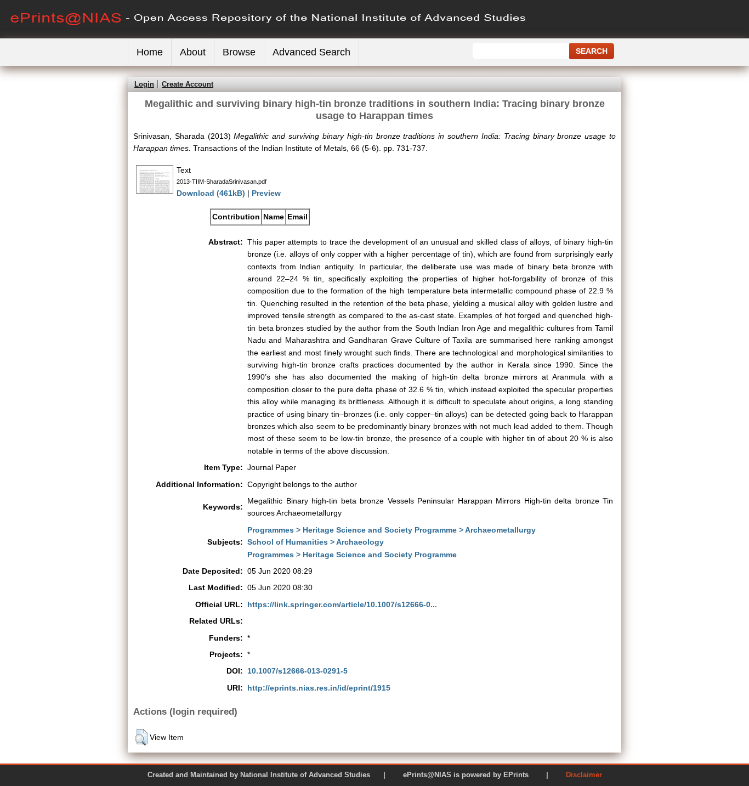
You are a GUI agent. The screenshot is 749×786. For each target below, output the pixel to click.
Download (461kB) (211, 193)
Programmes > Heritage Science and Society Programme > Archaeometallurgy (391, 529)
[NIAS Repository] (268, 36)
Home (150, 52)
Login (144, 84)
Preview (266, 193)
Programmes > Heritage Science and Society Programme (352, 554)
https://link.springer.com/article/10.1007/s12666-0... (342, 604)
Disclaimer (584, 775)
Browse (239, 52)
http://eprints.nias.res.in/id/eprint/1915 (318, 687)
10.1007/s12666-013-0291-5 (297, 670)
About (193, 52)
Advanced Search (311, 52)
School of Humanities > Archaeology (315, 542)
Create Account (187, 84)
